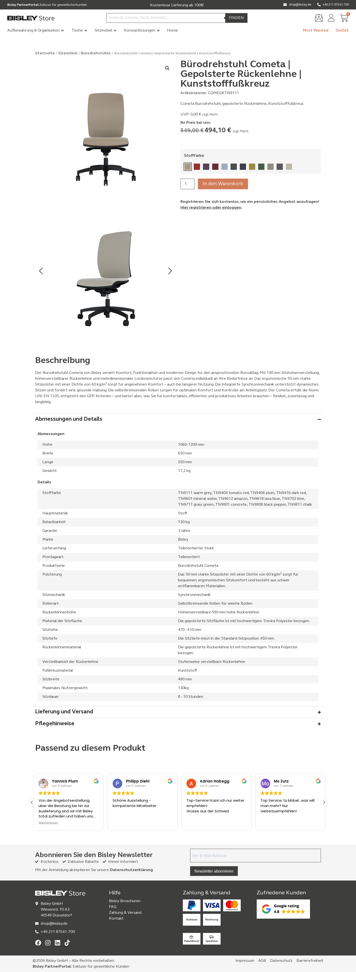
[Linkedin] (57, 943)
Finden (236, 18)
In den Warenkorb (223, 183)
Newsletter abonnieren (213, 871)
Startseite (45, 53)
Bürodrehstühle (96, 53)
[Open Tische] (85, 30)
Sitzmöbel (67, 53)
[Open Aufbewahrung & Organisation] (62, 30)
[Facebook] (38, 943)
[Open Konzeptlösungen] (158, 30)
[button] (167, 68)
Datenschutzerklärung (131, 870)
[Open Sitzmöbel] (115, 30)
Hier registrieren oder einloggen (210, 208)
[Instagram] (48, 943)
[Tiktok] (67, 943)
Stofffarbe (194, 156)
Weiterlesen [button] (47, 823)
